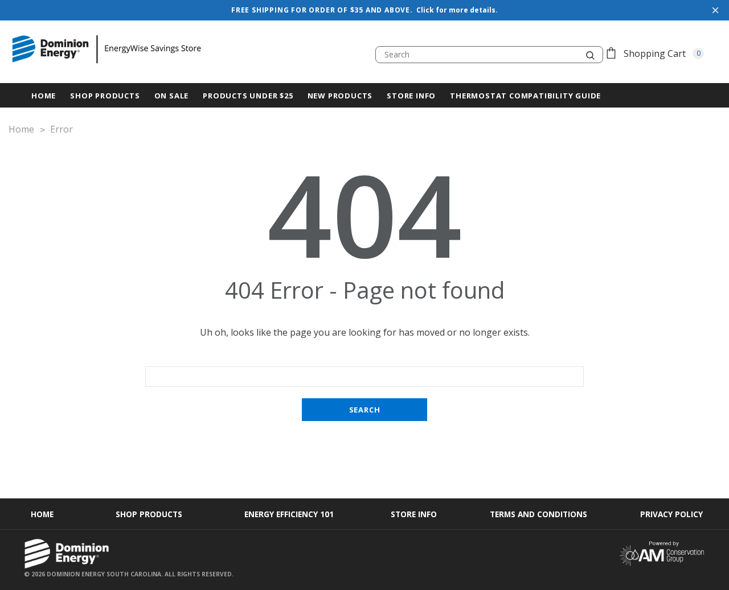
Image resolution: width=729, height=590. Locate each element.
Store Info (411, 95)
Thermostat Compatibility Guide (525, 95)
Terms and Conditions (538, 514)
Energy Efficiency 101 (289, 514)
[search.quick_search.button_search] (590, 54)
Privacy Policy (671, 514)
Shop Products (105, 95)
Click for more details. (457, 10)
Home (42, 514)
